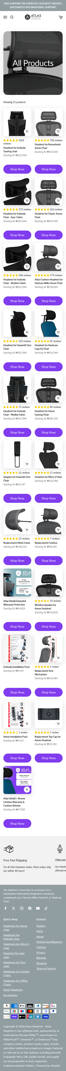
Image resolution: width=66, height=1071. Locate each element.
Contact (41, 947)
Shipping (41, 963)
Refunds (41, 957)
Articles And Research (49, 941)
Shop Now (17, 169)
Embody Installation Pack (16, 666)
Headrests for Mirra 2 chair (16, 945)
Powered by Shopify (48, 1065)
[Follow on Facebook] (5, 908)
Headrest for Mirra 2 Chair (48, 476)
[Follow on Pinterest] (30, 908)
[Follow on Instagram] (22, 908)
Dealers (40, 925)
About (40, 936)
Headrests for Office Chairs (15, 982)
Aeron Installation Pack (15, 736)
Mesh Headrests (13, 989)
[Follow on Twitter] (14, 908)
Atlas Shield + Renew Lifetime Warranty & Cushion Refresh (14, 802)
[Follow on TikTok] (46, 908)
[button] (11, 140)
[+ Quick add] (27, 132)
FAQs (39, 931)
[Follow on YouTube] (38, 908)
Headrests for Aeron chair (15, 927)
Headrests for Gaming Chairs (16, 973)
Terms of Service (46, 968)
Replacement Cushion (46, 542)
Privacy (40, 952)
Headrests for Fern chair (14, 964)
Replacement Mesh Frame (16, 542)
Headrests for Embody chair (11, 936)
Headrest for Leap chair (14, 954)
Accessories (10, 995)
